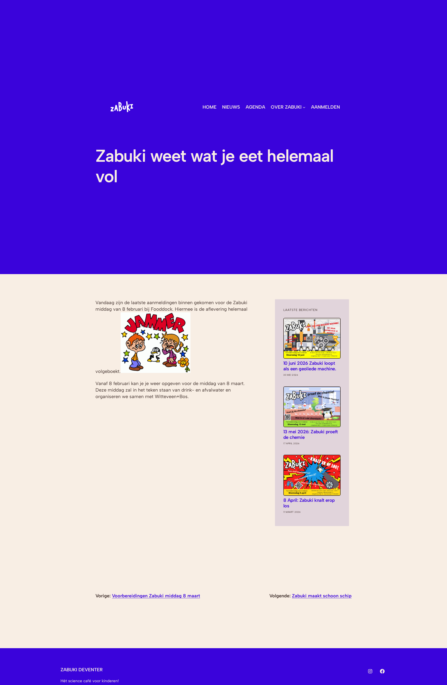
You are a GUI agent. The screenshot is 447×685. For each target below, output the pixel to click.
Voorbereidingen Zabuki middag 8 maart (156, 596)
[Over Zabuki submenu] (304, 107)
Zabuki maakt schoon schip (322, 596)
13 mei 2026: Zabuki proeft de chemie (310, 434)
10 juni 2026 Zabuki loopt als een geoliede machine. (309, 366)
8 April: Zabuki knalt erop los (309, 503)
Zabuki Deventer (82, 669)
